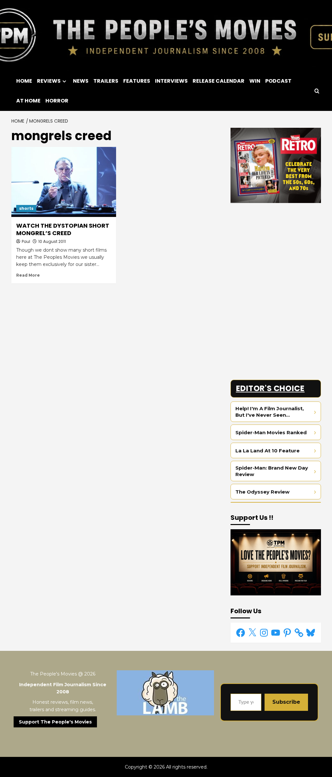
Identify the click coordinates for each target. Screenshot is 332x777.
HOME (24, 81)
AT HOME (28, 100)
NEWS (81, 81)
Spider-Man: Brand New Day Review (271, 471)
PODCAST (278, 81)
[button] (317, 91)
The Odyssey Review (262, 492)
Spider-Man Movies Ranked (271, 432)
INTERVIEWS (171, 81)
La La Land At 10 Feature (267, 451)
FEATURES (136, 81)
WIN (254, 81)
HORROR (56, 100)
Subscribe (286, 702)
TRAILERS (105, 81)
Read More (28, 275)
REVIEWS (49, 81)
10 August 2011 (52, 241)
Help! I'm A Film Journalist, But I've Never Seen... (269, 411)
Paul (26, 241)
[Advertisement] (276, 248)
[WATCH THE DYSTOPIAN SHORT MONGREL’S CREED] (63, 182)
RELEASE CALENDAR (218, 81)
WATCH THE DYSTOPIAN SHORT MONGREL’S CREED (62, 229)
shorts (26, 208)
